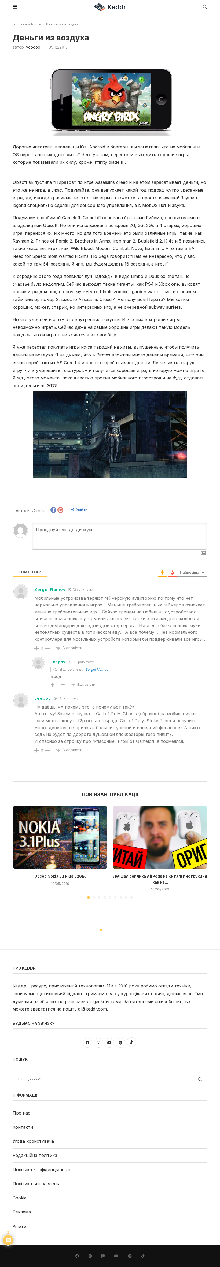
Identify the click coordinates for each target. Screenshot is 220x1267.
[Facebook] (77, 1256)
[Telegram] (130, 1256)
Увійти (81, 509)
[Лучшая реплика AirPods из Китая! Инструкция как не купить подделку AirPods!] (160, 837)
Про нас (21, 1113)
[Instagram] (90, 1256)
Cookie (20, 1198)
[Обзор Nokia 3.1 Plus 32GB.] (60, 837)
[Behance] (103, 1256)
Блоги (36, 24)
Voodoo (33, 47)
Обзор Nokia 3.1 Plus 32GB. (60, 876)
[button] (19, 851)
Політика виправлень (36, 1183)
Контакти (23, 1127)
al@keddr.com (92, 1009)
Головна (20, 24)
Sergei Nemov (49, 589)
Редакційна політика (35, 1155)
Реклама (22, 1211)
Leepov (57, 661)
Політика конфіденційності (41, 1169)
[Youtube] (116, 1256)
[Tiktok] (143, 1256)
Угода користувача (33, 1141)
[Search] (204, 7)
